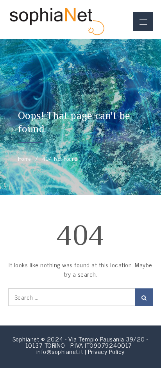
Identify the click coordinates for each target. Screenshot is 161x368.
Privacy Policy (106, 351)
